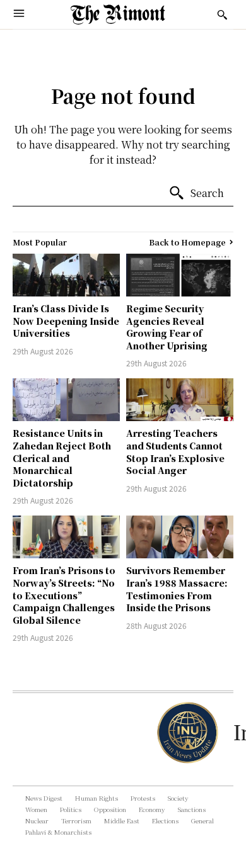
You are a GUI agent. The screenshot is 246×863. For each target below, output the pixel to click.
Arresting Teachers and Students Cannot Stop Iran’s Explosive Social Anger (175, 452)
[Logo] (118, 14)
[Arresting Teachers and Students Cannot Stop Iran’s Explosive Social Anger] (179, 399)
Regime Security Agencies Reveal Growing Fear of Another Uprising (167, 327)
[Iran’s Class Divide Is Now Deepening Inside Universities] (66, 275)
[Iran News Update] (186, 732)
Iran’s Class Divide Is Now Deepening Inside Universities (66, 320)
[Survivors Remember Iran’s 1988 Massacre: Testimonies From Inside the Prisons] (179, 537)
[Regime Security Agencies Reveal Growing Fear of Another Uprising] (179, 275)
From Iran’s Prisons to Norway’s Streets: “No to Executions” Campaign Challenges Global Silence (64, 595)
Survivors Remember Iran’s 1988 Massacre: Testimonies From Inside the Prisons (177, 589)
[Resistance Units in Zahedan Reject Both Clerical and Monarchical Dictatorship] (66, 399)
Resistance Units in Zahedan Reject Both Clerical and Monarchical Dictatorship (62, 457)
